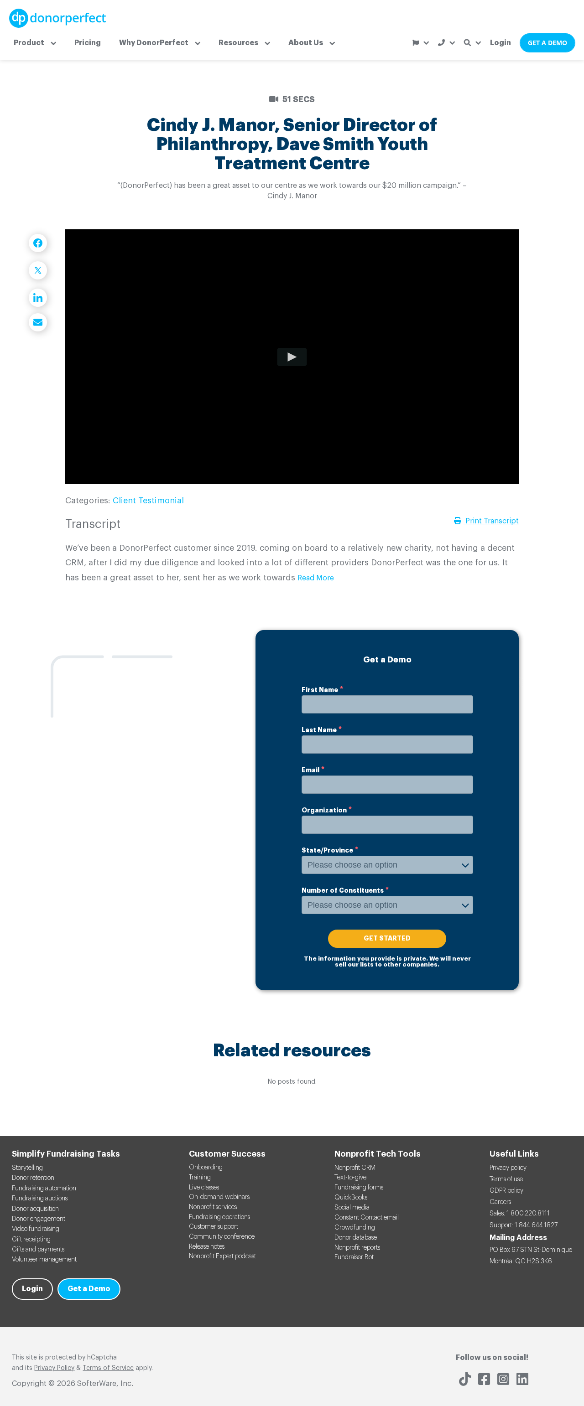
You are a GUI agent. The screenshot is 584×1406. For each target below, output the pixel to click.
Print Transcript (491, 521)
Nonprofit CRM (354, 1168)
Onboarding (206, 1167)
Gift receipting (31, 1239)
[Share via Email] (38, 322)
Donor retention (33, 1178)
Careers (500, 1202)
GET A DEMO (547, 42)
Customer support (213, 1227)
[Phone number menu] (446, 42)
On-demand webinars (219, 1197)
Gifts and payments (38, 1249)
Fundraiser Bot (354, 1257)
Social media (352, 1207)
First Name (320, 690)
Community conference (222, 1237)
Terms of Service (108, 1368)
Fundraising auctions (40, 1198)
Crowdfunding (354, 1228)
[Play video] (292, 356)
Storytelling (27, 1168)
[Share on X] (38, 270)
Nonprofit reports (357, 1248)
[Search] (472, 42)
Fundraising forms (358, 1187)
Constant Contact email (366, 1218)
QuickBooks (350, 1197)
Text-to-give (350, 1177)
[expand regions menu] (420, 43)
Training (200, 1177)
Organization (324, 810)
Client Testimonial (148, 500)
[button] (35, 42)
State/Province (327, 850)
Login (500, 43)
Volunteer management (44, 1259)
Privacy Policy (54, 1368)
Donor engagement (38, 1219)
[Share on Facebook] (38, 243)
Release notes (206, 1247)
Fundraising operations (219, 1217)
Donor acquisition (35, 1209)
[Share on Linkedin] (38, 298)
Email (310, 770)
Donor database (355, 1238)
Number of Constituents (343, 890)
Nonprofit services (213, 1207)
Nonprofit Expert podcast (222, 1256)
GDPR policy (506, 1191)
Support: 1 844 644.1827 (524, 1225)
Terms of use (506, 1179)
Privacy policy (508, 1168)
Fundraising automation (44, 1188)
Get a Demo (89, 1288)
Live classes (204, 1187)
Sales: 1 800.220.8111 (520, 1213)
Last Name (319, 730)
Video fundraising (35, 1229)
